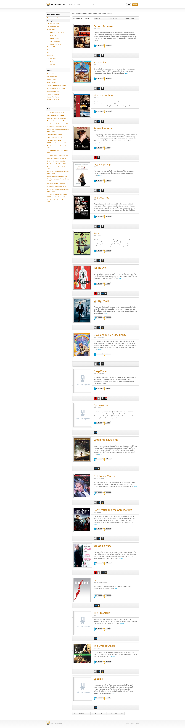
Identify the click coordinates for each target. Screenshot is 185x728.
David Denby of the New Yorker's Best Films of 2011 (58, 172)
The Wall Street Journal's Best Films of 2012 (58, 146)
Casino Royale (101, 300)
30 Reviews (99, 45)
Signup (135, 4)
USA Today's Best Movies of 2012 (56, 143)
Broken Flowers (102, 545)
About (131, 723)
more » (100, 41)
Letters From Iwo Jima (106, 439)
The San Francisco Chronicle (55, 32)
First (75, 713)
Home (127, 723)
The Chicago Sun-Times (54, 44)
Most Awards (51, 74)
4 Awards (108, 697)
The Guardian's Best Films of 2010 (57, 194)
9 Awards (108, 422)
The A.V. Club (51, 47)
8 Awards (108, 283)
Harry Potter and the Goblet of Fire (113, 509)
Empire (49, 50)
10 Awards (108, 111)
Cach (96, 580)
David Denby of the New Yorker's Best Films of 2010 (58, 190)
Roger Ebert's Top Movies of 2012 (56, 118)
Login (128, 4)
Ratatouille (100, 62)
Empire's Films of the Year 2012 (56, 121)
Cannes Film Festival (53, 97)
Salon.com (50, 55)
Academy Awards (52, 76)
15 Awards (108, 562)
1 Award (108, 147)
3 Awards (108, 354)
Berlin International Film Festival (56, 88)
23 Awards (108, 250)
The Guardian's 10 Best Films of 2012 (57, 124)
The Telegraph (51, 64)
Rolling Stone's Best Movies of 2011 (57, 176)
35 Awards (108, 180)
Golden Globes (51, 79)
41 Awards (108, 78)
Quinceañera (101, 405)
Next (116, 713)
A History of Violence (105, 476)
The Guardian (51, 61)
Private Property (103, 128)
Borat (97, 233)
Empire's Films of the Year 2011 (56, 161)
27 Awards (108, 458)
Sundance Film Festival (54, 91)
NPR (48, 52)
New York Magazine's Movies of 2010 (57, 183)
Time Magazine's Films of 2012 (56, 137)
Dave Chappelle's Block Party (110, 334)
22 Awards (108, 528)
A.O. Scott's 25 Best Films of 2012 (57, 126)
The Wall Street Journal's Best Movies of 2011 (58, 179)
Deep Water (100, 371)
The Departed (101, 197)
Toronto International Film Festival (56, 85)
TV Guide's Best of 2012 (54, 140)
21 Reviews (99, 697)
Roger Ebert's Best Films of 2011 (56, 158)
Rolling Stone (51, 29)
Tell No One (100, 267)
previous (81, 713)
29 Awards (108, 45)
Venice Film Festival (53, 94)
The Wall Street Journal (53, 41)
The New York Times (53, 23)
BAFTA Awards (51, 82)
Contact (137, 723)
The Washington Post (53, 26)
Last (122, 713)
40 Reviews (99, 180)
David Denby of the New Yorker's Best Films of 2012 (58, 130)
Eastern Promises (103, 26)
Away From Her (102, 164)
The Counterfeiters (104, 95)
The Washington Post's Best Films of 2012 (57, 151)
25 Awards (108, 595)
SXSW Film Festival (53, 100)
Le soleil (98, 678)
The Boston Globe (52, 35)
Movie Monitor (55, 4)
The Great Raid (102, 612)
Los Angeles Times (52, 21)
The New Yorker (51, 58)
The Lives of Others (104, 645)
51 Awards (108, 661)
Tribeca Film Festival (53, 103)
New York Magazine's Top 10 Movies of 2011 (58, 167)
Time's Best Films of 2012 (54, 134)
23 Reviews (99, 147)
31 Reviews (99, 78)
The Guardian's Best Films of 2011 (57, 164)
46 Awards (108, 216)
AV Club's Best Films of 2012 (55, 115)
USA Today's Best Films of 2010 (56, 197)
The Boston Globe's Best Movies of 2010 (57, 200)
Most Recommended (53, 18)
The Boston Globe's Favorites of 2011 (57, 155)
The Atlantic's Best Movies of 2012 (57, 112)
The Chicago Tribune (53, 38)
